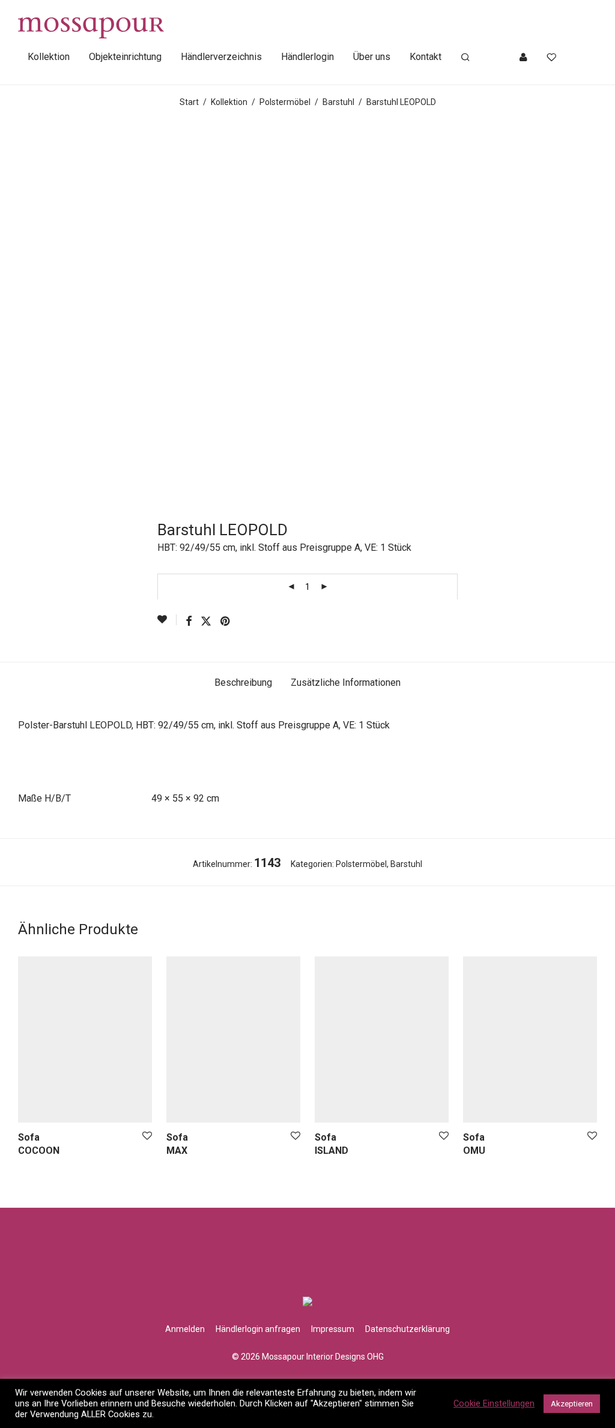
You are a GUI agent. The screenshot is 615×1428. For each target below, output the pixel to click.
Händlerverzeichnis (221, 56)
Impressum (332, 1329)
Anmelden (185, 1329)
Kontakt (425, 56)
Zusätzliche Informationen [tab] (346, 682)
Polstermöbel (285, 102)
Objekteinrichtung (125, 56)
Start (189, 102)
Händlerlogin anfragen (258, 1329)
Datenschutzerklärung (407, 1329)
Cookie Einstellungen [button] (494, 1403)
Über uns (371, 56)
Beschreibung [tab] (243, 682)
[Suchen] (465, 58)
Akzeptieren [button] (572, 1403)
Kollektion (49, 56)
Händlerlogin (307, 56)
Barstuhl (338, 102)
